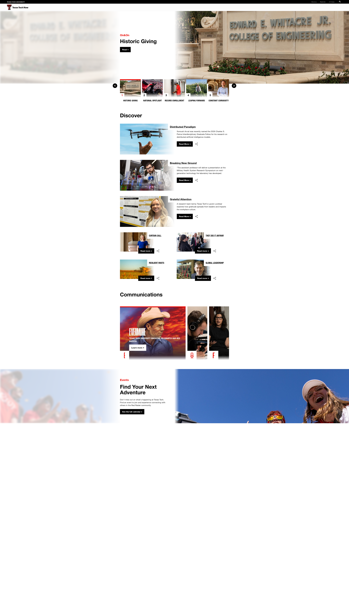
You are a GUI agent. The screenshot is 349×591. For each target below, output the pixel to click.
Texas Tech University (16, 2)
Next (234, 85)
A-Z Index (332, 2)
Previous (115, 85)
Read (124, 49)
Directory (314, 2)
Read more (145, 251)
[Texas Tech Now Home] (6, 7)
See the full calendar (131, 412)
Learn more (136, 347)
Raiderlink (323, 2)
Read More (184, 144)
